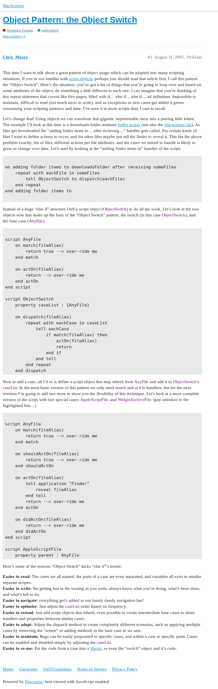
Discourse (34, 681)
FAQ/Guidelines (57, 669)
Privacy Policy (125, 669)
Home (8, 669)
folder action (129, 124)
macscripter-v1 (14, 36)
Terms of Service (92, 669)
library (96, 648)
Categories (28, 669)
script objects (80, 78)
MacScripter (13, 5)
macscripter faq (178, 124)
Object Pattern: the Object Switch (70, 19)
